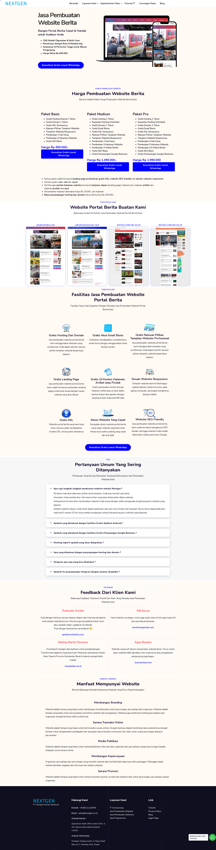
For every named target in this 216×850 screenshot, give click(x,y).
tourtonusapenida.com (143, 627)
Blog (162, 3)
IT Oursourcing (117, 807)
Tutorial (152, 807)
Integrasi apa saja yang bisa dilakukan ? (75, 562)
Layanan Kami (89, 3)
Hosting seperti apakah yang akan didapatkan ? (79, 542)
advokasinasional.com (87, 224)
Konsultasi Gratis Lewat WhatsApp (63, 154)
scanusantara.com (143, 662)
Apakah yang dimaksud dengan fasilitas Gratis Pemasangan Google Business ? (95, 533)
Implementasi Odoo (110, 3)
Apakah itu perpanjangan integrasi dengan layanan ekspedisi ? (87, 571)
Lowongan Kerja (147, 3)
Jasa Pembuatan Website (121, 811)
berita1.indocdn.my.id (128, 224)
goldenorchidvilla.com (73, 634)
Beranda (74, 3)
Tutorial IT (129, 3)
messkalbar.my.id (73, 666)
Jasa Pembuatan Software (122, 814)
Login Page (153, 818)
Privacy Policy (154, 811)
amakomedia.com (45, 224)
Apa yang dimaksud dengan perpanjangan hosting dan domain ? (87, 552)
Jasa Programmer (118, 818)
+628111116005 (88, 807)
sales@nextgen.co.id (88, 813)
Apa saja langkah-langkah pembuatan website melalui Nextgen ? (88, 488)
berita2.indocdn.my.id (170, 224)
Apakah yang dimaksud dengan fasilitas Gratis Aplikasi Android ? (88, 523)
